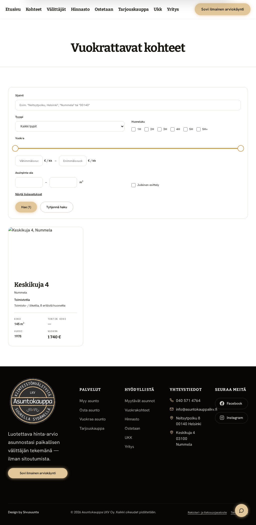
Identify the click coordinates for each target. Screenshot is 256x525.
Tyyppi (19, 117)
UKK (128, 437)
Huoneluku (138, 121)
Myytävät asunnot (140, 400)
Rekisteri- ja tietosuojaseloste (207, 512)
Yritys (173, 9)
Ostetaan (104, 9)
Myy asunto (89, 400)
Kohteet (34, 9)
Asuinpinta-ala (24, 172)
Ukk (158, 9)
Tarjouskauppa (133, 9)
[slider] (15, 148)
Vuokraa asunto (93, 419)
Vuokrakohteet (137, 410)
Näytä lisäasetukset (28, 194)
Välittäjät (56, 9)
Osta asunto (90, 410)
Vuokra (19, 138)
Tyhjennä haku (56, 207)
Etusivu (13, 9)
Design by (23, 512)
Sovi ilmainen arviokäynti (222, 9)
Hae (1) (26, 207)
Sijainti (19, 95)
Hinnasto (80, 9)
